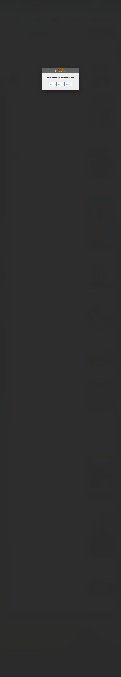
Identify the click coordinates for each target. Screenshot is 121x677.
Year (66, 84)
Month (52, 84)
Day (59, 84)
